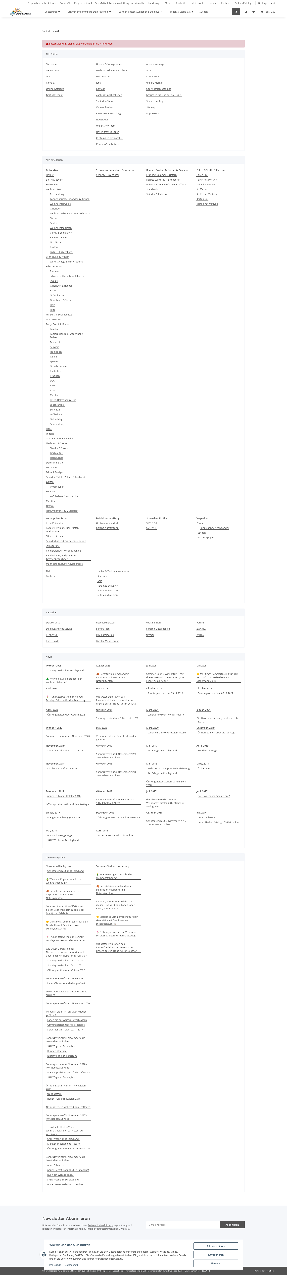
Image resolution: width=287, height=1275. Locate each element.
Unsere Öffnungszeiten (109, 64)
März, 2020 (152, 727)
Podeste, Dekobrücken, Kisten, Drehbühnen (62, 529)
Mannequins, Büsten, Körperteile (64, 563)
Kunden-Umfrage (207, 750)
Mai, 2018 (151, 763)
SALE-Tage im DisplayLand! (163, 773)
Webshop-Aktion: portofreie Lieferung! (169, 768)
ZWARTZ (201, 628)
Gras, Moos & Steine (61, 300)
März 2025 (102, 688)
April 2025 (51, 688)
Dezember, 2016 (105, 812)
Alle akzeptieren (216, 1246)
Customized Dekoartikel (109, 138)
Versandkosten (104, 107)
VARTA (200, 634)
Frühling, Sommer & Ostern (161, 174)
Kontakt (225, 3)
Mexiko (54, 395)
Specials (102, 576)
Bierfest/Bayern (54, 179)
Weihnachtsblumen (61, 227)
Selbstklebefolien (206, 184)
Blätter (53, 290)
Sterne (53, 218)
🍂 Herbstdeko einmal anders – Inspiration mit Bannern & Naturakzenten (113, 677)
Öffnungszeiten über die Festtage (216, 732)
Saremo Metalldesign (158, 628)
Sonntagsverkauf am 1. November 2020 (68, 736)
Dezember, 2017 (55, 791)
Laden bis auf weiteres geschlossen (167, 732)
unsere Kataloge (155, 64)
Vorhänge (51, 467)
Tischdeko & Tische (56, 443)
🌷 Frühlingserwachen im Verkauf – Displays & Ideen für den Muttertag (65, 698)
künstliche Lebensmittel (59, 314)
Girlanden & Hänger (61, 285)
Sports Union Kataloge (158, 88)
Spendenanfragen (156, 101)
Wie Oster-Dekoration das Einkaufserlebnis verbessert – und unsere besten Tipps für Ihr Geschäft (116, 700)
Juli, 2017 (151, 791)
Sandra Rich (103, 628)
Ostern (50, 506)
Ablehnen (215, 1263)
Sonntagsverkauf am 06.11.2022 (215, 693)
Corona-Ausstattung (107, 527)
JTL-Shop (270, 1270)
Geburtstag (56, 419)
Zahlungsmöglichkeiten (109, 95)
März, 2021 (152, 709)
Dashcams (51, 576)
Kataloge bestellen (107, 585)
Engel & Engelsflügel (61, 252)
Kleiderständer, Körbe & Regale (63, 550)
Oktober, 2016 (154, 812)
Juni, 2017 (201, 791)
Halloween (52, 184)
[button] (246, 11)
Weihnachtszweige (60, 203)
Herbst (49, 174)
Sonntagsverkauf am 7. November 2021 (118, 718)
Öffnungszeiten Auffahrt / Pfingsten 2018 (166, 783)
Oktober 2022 (204, 688)
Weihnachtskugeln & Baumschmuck (70, 213)
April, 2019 (202, 745)
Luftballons (56, 414)
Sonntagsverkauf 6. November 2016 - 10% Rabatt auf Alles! (166, 822)
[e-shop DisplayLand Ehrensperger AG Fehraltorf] (21, 11)
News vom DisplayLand (59, 866)
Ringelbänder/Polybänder (214, 527)
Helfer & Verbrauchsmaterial (113, 571)
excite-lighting (154, 622)
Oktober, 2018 (104, 763)
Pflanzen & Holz (54, 266)
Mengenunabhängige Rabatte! (64, 817)
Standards (152, 189)
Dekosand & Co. (54, 462)
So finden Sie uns (105, 101)
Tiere (49, 428)
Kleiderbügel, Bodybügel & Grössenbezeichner (61, 557)
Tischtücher (56, 457)
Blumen (54, 271)
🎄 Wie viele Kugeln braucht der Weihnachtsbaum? (64, 680)
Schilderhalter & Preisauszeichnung (66, 541)
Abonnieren (232, 1224)
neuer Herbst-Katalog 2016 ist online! (218, 822)
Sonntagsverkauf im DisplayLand (65, 670)
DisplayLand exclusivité (59, 628)
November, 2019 (55, 745)
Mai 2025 (201, 665)
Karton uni (202, 199)
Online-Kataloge (244, 3)
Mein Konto (197, 3)
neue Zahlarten (206, 817)
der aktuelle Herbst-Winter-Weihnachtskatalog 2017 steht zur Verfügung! (165, 803)
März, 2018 (202, 763)
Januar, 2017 (53, 812)
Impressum (152, 113)
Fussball (54, 329)
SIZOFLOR (151, 523)
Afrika (53, 385)
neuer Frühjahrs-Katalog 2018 (64, 796)
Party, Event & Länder (58, 324)
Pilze (52, 309)
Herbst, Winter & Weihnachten (163, 179)
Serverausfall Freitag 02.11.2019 (65, 750)
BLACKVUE (51, 634)
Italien (53, 356)
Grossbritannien (59, 366)
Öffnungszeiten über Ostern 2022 (66, 714)
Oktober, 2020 (54, 727)
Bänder (200, 523)
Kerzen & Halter (59, 237)
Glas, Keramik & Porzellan (60, 438)
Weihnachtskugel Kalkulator (111, 70)
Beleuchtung (57, 194)
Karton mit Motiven (207, 203)
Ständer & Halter (55, 536)
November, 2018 (55, 763)
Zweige (54, 280)
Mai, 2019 (151, 745)
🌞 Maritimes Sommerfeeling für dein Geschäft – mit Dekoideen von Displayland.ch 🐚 (217, 677)
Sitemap (150, 107)
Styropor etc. (53, 545)
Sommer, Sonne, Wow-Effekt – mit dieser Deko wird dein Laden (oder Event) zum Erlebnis (165, 677)
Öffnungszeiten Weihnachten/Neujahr (118, 817)
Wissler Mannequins (107, 641)
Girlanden (55, 208)
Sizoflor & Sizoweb (60, 448)
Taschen (201, 532)
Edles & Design (54, 472)
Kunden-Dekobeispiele (108, 144)
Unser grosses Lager (107, 131)
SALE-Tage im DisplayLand (162, 750)
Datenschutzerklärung (100, 1225)
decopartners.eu (105, 622)
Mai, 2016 (51, 830)
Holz (52, 304)
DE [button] (165, 3)
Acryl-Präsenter (54, 523)
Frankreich (56, 351)
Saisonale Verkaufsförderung (112, 866)
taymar (150, 634)
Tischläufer (56, 453)
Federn (50, 433)
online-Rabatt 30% (107, 590)
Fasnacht (55, 342)
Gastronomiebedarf (107, 523)
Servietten (55, 409)
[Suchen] (236, 11)
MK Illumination (105, 634)
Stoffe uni (201, 189)
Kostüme (55, 247)
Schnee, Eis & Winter (57, 256)
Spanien (54, 361)
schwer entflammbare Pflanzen (67, 276)
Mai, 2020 (101, 727)
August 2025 (103, 665)
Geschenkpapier (205, 537)
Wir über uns (103, 76)
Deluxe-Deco (53, 622)
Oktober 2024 (154, 688)
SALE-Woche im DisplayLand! (214, 796)
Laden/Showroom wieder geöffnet (166, 714)
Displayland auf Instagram (62, 768)
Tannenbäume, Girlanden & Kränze (69, 199)
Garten (50, 481)
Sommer (50, 491)
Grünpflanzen (57, 295)
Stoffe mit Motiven (206, 194)
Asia (52, 390)
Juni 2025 (151, 665)
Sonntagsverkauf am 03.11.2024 (165, 693)
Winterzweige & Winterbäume (66, 261)
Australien (55, 371)
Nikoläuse (55, 242)
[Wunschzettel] (253, 11)
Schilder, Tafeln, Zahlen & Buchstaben (67, 477)
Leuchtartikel (57, 404)
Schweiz (54, 347)
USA (52, 380)
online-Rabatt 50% (107, 595)
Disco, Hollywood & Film (63, 400)
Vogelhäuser (57, 486)
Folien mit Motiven (206, 179)
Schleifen (55, 223)
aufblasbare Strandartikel (64, 496)
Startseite (181, 3)
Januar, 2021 (203, 709)
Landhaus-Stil (53, 319)
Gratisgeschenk (266, 3)
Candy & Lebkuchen (61, 232)
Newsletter (102, 119)
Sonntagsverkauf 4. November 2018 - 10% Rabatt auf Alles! (116, 773)
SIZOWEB (151, 527)
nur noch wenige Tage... (60, 835)
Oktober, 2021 (104, 709)
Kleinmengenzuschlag (108, 113)
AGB (148, 70)
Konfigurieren (216, 1254)
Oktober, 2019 (104, 745)
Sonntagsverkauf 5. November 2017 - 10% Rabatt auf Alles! (116, 801)
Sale (99, 580)
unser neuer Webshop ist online (115, 835)
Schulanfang (57, 424)
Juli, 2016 (201, 812)
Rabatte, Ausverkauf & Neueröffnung (166, 184)
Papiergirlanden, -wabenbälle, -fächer (67, 335)
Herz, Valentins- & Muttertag (62, 510)
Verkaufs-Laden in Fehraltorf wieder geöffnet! (116, 737)
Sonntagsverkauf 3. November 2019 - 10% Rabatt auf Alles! (116, 755)
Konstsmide (52, 641)
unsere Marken (154, 82)
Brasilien (55, 375)
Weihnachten (53, 189)
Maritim (50, 501)
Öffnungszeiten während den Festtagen (68, 804)
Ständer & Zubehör (157, 194)
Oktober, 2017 (104, 791)
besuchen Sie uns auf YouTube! (164, 95)
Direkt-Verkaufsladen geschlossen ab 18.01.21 (217, 719)
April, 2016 (102, 830)
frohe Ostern (205, 768)
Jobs (98, 82)
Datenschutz (153, 76)
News (213, 3)
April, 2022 (52, 709)
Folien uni (201, 174)
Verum (200, 622)
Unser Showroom (105, 125)
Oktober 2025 (53, 665)
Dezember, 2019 (205, 727)
